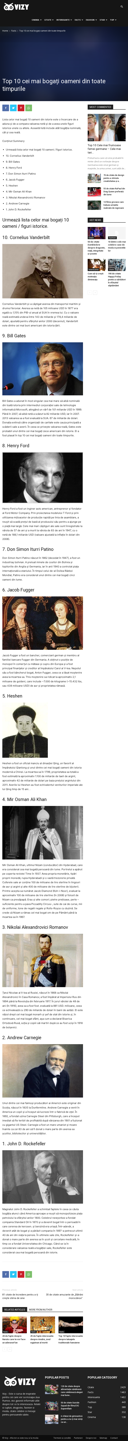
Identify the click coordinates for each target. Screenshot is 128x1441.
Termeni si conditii (62, 1438)
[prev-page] (4, 1349)
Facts (78, 20)
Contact (114, 1438)
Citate (47, 20)
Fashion (90, 20)
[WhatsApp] (28, 108)
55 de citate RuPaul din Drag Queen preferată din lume (114, 191)
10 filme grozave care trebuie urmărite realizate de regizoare (114, 205)
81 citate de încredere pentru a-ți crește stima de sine (20, 1296)
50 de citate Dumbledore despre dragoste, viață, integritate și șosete (96, 248)
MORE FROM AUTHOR (40, 1309)
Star (102, 20)
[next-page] (10, 1349)
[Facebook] (5, 108)
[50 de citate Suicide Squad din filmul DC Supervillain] (51, 1405)
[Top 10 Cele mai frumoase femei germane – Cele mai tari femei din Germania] (107, 127)
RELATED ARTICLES (14, 1309)
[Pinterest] (21, 108)
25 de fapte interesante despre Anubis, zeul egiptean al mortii (42, 1339)
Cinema (35, 20)
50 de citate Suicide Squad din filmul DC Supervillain (70, 1406)
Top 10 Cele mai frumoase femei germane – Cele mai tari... (104, 149)
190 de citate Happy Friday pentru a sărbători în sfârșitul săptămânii (117, 279)
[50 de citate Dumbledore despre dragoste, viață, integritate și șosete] (97, 233)
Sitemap (103, 1438)
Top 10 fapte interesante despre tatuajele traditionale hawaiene (70, 1339)
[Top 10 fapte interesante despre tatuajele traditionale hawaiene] (70, 1325)
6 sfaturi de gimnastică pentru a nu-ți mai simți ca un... (71, 1419)
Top (112, 20)
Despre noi (91, 1438)
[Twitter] (13, 108)
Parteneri (78, 1438)
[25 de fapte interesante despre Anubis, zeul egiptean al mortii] (42, 1325)
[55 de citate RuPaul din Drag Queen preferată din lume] (94, 191)
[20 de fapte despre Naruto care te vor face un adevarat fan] (14, 1325)
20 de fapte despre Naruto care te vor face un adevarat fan (14, 1339)
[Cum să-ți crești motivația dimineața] (97, 265)
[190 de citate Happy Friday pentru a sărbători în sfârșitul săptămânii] (117, 265)
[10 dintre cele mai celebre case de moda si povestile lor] (117, 233)
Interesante (63, 20)
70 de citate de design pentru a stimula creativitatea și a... (114, 178)
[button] (122, 6)
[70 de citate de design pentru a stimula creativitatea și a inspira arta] (94, 178)
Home (5, 30)
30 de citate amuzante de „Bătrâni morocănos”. (64, 1296)
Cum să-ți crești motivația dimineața (95, 276)
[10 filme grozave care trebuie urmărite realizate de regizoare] (94, 205)
